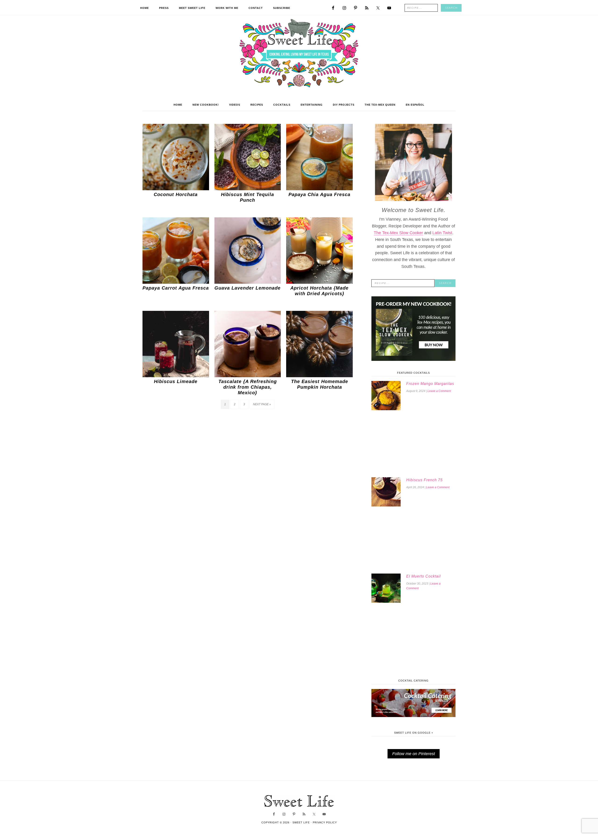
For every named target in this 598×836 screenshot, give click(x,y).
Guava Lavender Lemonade (247, 288)
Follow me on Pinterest (413, 753)
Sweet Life (299, 54)
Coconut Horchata (176, 194)
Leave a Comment (439, 391)
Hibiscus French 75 (424, 480)
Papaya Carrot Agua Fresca (175, 288)
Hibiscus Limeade (175, 381)
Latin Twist (442, 232)
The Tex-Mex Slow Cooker (398, 232)
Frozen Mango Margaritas (430, 384)
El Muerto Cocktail (423, 576)
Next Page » (262, 404)
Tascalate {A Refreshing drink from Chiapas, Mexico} (247, 387)
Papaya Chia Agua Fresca (319, 194)
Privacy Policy (325, 822)
